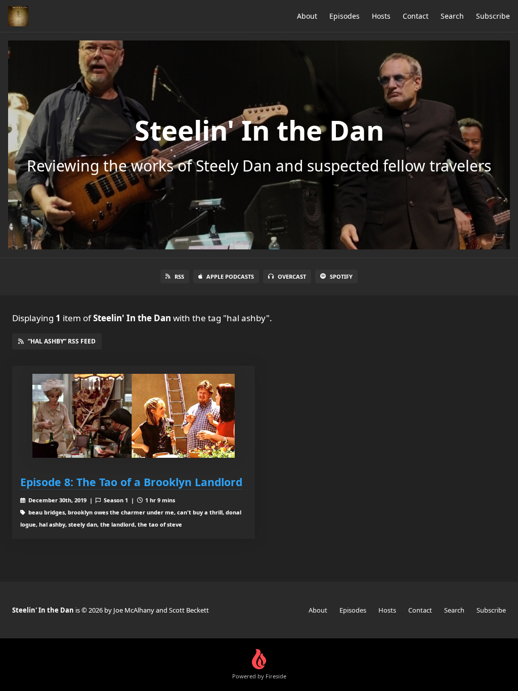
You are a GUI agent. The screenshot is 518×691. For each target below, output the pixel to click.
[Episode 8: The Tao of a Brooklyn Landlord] (133, 416)
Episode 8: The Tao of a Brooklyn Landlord (131, 481)
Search (452, 16)
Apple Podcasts (230, 276)
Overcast (292, 276)
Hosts (381, 16)
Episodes (344, 16)
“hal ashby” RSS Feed (62, 341)
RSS (179, 276)
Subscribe (493, 16)
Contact (415, 16)
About (307, 16)
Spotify (341, 276)
